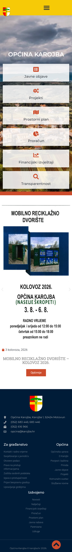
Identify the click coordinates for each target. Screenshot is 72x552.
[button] (47, 8)
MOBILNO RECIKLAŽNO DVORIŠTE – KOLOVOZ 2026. (36, 360)
